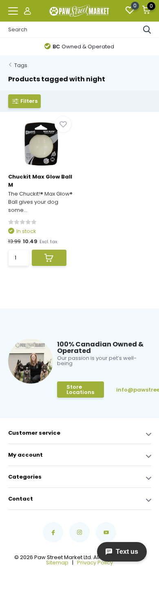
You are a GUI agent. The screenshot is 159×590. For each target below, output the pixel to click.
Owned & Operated (83, 46)
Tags (20, 65)
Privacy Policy (95, 562)
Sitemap (57, 562)
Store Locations (80, 389)
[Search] (147, 30)
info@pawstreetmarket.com (133, 389)
